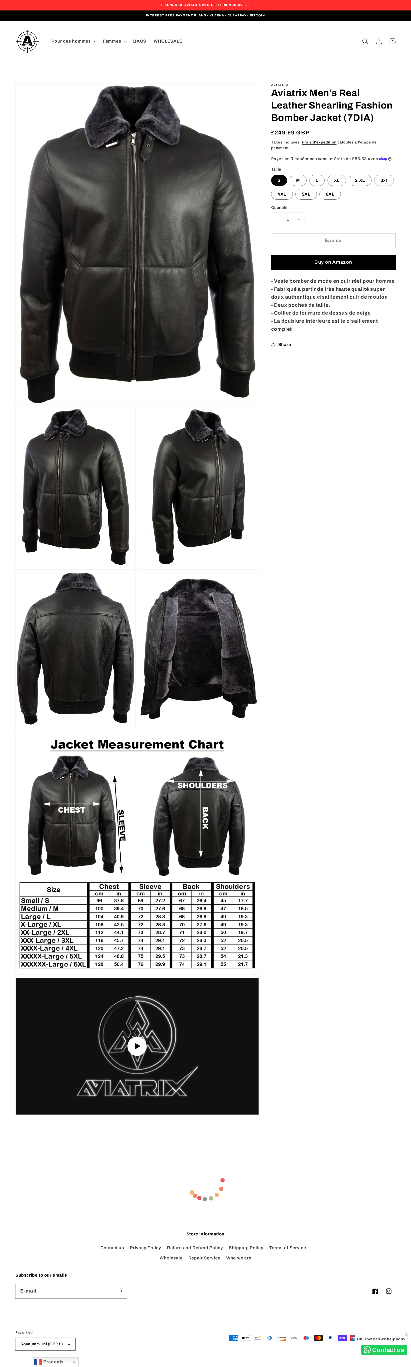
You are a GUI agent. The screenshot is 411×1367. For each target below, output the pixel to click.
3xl (384, 180)
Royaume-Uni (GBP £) (41, 1344)
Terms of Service (287, 1247)
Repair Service (204, 1258)
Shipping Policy (246, 1247)
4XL (282, 194)
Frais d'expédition (319, 142)
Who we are (238, 1258)
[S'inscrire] (120, 1291)
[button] (365, 41)
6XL (330, 194)
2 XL (360, 180)
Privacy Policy (145, 1247)
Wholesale (171, 1258)
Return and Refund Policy (195, 1247)
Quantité (279, 207)
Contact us (112, 1247)
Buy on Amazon (333, 262)
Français (53, 1361)
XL (337, 180)
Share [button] (284, 344)
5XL (306, 194)
